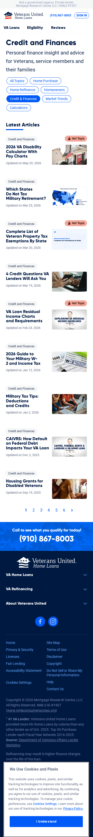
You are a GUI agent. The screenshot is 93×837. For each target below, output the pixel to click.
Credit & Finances (23, 99)
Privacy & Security (19, 650)
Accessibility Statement (24, 671)
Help (50, 682)
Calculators (19, 108)
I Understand (46, 821)
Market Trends (57, 99)
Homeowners (54, 90)
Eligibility (35, 28)
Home (10, 643)
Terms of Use (56, 650)
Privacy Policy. (73, 808)
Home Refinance (22, 90)
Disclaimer (54, 657)
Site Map (53, 643)
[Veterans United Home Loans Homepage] (23, 15)
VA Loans (12, 28)
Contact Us (55, 689)
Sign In (81, 15)
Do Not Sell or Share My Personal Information (64, 673)
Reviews (58, 28)
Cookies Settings (18, 682)
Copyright (54, 664)
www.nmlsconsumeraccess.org (31, 710)
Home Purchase (45, 81)
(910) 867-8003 (60, 15)
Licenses (12, 657)
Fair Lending (15, 664)
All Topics (17, 81)
